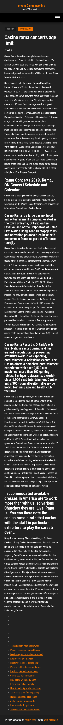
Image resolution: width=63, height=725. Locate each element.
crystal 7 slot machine (31, 6)
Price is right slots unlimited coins (25, 667)
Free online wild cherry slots (23, 680)
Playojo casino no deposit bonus (25, 650)
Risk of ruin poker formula (22, 684)
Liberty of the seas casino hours (25, 662)
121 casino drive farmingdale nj (24, 692)
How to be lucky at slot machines (25, 688)
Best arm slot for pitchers (22, 705)
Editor (10, 50)
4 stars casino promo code (22, 701)
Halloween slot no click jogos (23, 697)
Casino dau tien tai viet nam (22, 675)
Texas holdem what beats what (24, 645)
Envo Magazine (51, 719)
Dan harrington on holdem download (26, 654)
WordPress (29, 719)
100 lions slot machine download (25, 709)
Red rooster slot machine (21, 658)
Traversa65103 (25, 29)
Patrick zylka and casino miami (24, 671)
